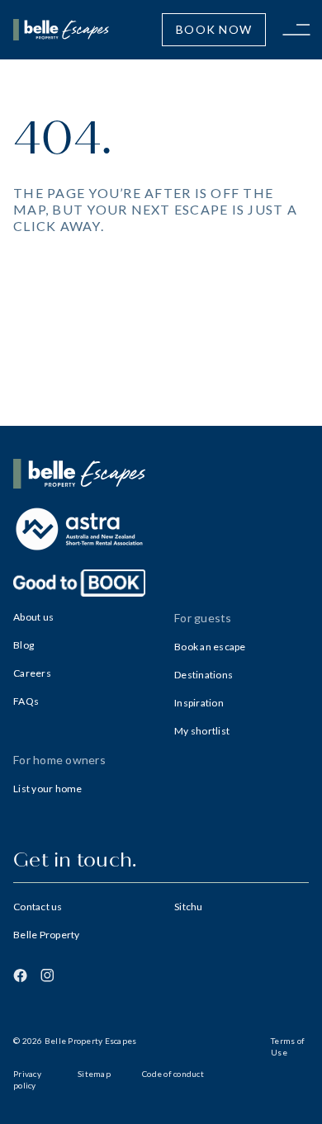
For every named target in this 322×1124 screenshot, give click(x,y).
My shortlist (202, 731)
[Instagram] (47, 975)
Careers (32, 673)
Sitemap (94, 1074)
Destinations (203, 674)
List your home (48, 788)
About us (33, 617)
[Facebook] (20, 975)
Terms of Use (288, 1046)
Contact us (38, 906)
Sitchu (188, 906)
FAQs (26, 701)
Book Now (214, 29)
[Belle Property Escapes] (161, 474)
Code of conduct (173, 1074)
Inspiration (199, 703)
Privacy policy (27, 1079)
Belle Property (46, 934)
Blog (23, 645)
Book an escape (210, 646)
